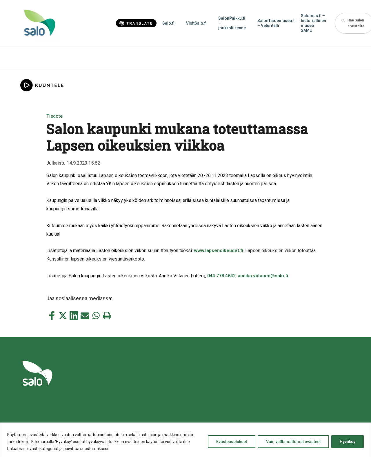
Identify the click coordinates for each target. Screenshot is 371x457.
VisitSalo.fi (196, 23)
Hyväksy (347, 441)
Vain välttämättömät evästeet (293, 441)
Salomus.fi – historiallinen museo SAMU (313, 22)
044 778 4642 (221, 275)
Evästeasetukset (231, 441)
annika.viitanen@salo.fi (263, 275)
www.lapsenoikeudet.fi (218, 250)
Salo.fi (168, 23)
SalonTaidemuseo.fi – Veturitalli (276, 23)
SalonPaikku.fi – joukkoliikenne (232, 23)
